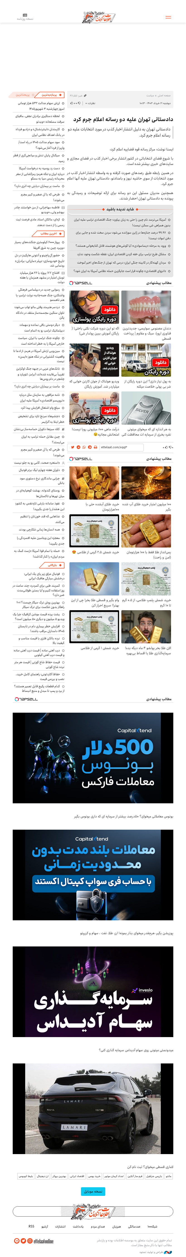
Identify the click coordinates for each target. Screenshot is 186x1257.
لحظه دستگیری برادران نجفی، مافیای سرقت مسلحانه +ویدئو (39, 119)
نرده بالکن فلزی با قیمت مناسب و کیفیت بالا (41, 640)
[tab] (51, 95)
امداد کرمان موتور (114, 1176)
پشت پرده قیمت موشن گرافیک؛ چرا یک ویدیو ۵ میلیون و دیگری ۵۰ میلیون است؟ (38, 616)
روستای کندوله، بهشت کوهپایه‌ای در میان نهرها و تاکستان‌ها (40, 493)
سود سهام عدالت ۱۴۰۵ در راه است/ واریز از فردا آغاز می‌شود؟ (41, 145)
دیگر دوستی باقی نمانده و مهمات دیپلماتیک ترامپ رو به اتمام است (42, 327)
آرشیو (45, 1226)
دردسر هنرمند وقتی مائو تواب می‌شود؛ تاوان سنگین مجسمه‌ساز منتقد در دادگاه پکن (39, 312)
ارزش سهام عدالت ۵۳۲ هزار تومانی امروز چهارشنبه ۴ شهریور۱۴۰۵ (41, 106)
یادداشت (78, 1226)
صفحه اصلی (164, 95)
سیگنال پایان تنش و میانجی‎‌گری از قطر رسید (38, 158)
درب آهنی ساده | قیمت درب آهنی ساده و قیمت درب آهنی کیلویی (39, 652)
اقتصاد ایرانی (77, 1176)
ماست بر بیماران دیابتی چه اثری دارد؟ (37, 186)
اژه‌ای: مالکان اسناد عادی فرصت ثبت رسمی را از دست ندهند (40, 222)
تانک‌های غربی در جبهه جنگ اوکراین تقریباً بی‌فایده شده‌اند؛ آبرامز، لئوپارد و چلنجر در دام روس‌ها (40, 373)
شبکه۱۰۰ (152, 1226)
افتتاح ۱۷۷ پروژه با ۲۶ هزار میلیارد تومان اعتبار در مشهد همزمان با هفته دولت (42, 277)
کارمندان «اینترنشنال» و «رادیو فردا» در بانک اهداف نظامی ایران (40, 132)
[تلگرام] (17, 1241)
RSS (31, 1226)
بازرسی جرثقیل (154, 1176)
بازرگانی (52, 565)
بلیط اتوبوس (26, 1176)
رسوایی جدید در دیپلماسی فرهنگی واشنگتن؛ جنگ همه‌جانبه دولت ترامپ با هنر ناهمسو (40, 294)
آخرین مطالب (49, 233)
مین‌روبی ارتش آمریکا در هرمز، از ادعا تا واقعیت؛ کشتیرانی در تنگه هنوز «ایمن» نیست (38, 356)
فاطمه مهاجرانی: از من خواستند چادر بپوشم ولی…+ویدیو (39, 209)
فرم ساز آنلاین (135, 1176)
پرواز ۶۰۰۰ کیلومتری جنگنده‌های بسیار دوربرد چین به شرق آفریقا (39, 245)
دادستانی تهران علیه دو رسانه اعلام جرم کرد (123, 119)
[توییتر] (23, 1241)
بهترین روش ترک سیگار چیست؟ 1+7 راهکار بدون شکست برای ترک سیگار (40, 605)
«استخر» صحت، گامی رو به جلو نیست (37, 462)
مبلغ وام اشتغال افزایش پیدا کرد (40, 407)
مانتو (168, 1176)
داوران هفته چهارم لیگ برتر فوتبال (39, 470)
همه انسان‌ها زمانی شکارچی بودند (39, 529)
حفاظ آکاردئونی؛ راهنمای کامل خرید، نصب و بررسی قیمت (40, 676)
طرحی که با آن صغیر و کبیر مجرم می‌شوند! (42, 197)
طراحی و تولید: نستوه (152, 1252)
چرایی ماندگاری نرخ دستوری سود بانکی (42, 480)
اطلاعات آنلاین (99, 17)
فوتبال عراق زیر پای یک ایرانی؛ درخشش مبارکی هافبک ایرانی (44, 576)
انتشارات (60, 1226)
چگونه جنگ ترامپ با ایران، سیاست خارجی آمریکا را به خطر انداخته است (41, 341)
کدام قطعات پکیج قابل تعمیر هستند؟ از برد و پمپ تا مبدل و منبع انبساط (39, 688)
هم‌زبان (116, 1226)
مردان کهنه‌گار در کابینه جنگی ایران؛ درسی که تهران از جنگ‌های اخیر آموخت (121, 262)
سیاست (150, 95)
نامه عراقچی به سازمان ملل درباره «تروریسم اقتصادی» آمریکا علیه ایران (41, 397)
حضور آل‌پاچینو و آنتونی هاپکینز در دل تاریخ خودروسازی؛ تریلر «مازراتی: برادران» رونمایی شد (39, 260)
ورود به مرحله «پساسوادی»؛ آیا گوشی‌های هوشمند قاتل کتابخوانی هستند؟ (121, 245)
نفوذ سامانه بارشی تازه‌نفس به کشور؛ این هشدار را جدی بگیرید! (39, 506)
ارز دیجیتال (43, 1176)
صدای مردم (98, 1226)
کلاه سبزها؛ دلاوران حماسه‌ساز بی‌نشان (37, 429)
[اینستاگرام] (30, 1241)
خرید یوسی (94, 1176)
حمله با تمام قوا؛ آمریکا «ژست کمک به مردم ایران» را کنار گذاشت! (39, 553)
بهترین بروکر (59, 1176)
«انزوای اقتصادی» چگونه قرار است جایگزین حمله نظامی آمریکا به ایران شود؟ (119, 271)
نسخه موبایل (93, 1191)
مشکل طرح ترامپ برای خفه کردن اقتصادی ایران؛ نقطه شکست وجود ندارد (121, 254)
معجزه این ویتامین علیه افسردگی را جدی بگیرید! (40, 540)
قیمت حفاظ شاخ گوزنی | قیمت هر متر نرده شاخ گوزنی (39, 664)
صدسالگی (134, 1226)
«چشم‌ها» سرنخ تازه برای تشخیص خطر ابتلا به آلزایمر (41, 419)
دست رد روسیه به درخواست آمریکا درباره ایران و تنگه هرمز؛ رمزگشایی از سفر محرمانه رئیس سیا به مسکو (40, 173)
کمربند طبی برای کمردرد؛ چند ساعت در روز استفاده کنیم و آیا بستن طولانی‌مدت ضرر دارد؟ (38, 590)
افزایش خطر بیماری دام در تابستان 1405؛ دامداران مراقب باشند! (41, 628)
